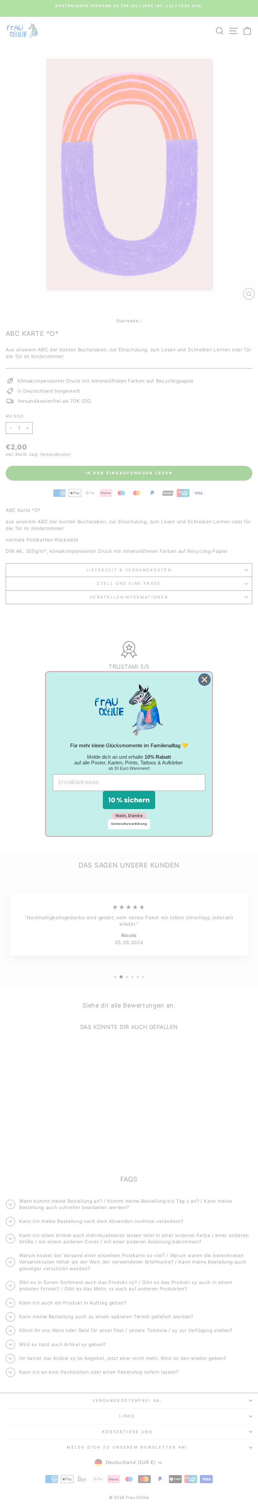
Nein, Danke (129, 815)
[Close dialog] (204, 679)
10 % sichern (129, 800)
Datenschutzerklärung (129, 824)
